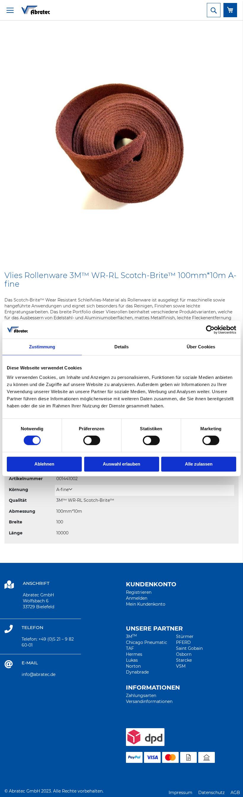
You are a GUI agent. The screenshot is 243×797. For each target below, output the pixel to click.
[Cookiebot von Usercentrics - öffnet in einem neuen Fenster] (210, 329)
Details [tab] (121, 346)
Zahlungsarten (141, 695)
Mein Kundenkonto (145, 604)
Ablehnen (44, 463)
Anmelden (136, 598)
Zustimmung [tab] (42, 346)
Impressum (180, 792)
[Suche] (213, 10)
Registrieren (138, 592)
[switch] (91, 441)
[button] (64, 490)
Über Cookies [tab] (201, 346)
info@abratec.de (38, 674)
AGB (235, 792)
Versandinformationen (149, 701)
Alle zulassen (198, 463)
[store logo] (28, 10)
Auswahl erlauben (121, 463)
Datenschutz (211, 792)
